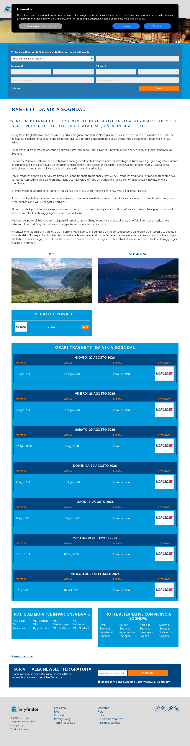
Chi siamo (60, 707)
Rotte (101, 715)
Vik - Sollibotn (61, 628)
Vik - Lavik (19, 620)
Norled (52, 327)
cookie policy (137, 18)
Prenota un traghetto (110, 719)
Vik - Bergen (40, 620)
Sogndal (138, 254)
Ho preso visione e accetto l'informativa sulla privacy (135, 681)
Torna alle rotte (22, 656)
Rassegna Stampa (109, 722)
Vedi (85, 327)
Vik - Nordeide (81, 628)
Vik (52, 254)
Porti (101, 711)
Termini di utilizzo (19, 729)
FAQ (56, 711)
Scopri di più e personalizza (40, 26)
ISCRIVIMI (148, 673)
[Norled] (164, 374)
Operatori (103, 707)
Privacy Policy (17, 725)
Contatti (59, 715)
